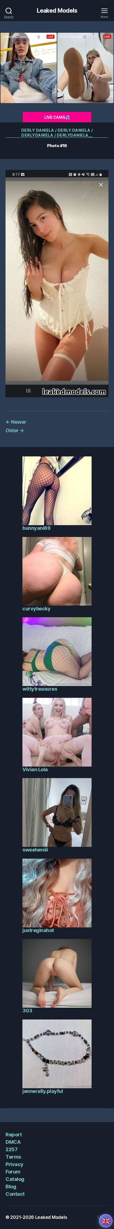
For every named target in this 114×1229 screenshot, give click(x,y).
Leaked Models (57, 10)
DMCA (13, 1142)
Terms (13, 1157)
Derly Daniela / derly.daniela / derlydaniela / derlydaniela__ (57, 132)
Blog (11, 1186)
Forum (13, 1172)
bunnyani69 (36, 528)
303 (27, 1010)
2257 (11, 1149)
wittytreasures (39, 689)
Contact (15, 1194)
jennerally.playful (42, 1091)
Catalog (15, 1179)
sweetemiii (35, 850)
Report (14, 1134)
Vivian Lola (35, 769)
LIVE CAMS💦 (57, 117)
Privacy (15, 1164)
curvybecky (36, 608)
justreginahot (38, 930)
